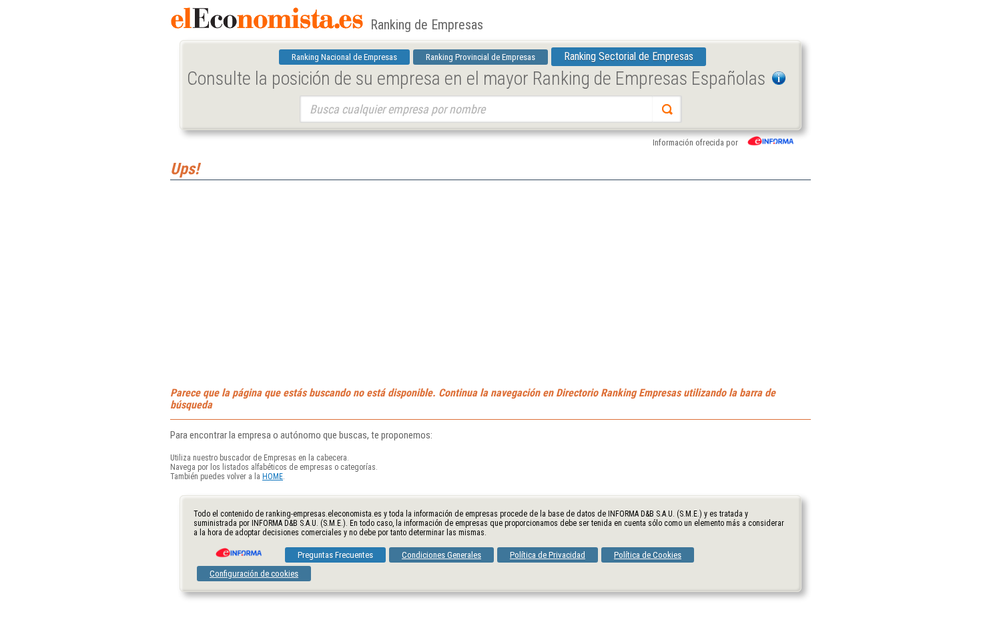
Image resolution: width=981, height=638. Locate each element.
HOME (272, 476)
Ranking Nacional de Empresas (344, 57)
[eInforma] (238, 548)
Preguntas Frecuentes (335, 555)
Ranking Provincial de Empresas (480, 57)
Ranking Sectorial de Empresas (628, 56)
